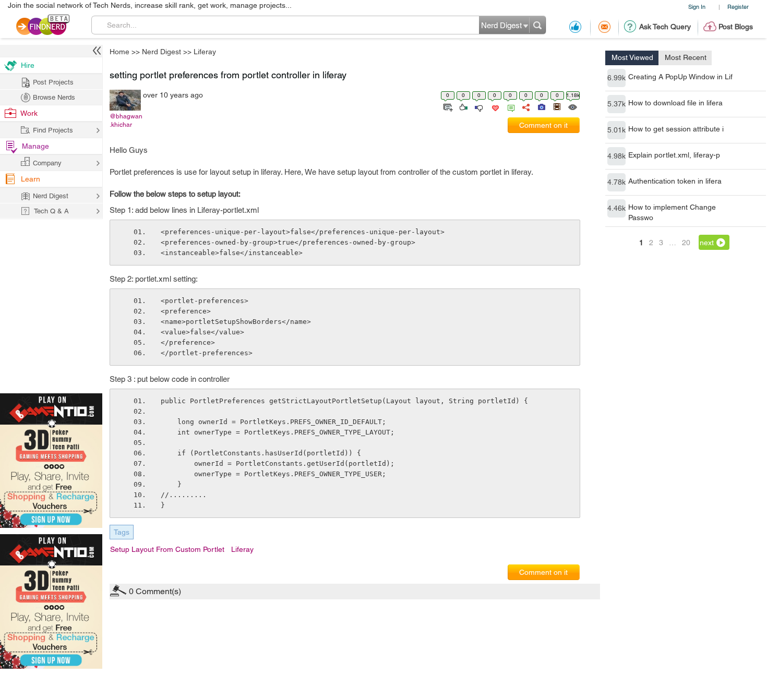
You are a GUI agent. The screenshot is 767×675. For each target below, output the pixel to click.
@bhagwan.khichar (126, 120)
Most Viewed (632, 57)
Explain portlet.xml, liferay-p (674, 155)
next (707, 242)
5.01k (616, 130)
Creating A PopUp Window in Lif (680, 77)
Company (47, 163)
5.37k (616, 104)
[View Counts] (572, 106)
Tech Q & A (51, 211)
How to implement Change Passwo (672, 212)
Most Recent (685, 57)
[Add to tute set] (446, 106)
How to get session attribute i (676, 129)
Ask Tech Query (665, 26)
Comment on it (543, 125)
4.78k (616, 182)
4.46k (616, 208)
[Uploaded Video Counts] (556, 106)
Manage (35, 146)
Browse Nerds (54, 97)
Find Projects (53, 130)
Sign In (696, 6)
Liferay (205, 51)
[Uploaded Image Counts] (540, 106)
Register (738, 6)
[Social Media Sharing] (525, 106)
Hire (27, 65)
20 (686, 242)
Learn (30, 179)
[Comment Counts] (509, 106)
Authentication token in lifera (675, 181)
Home (119, 51)
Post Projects (53, 82)
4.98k (616, 156)
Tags (121, 532)
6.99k (616, 78)
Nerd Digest (161, 51)
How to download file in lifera (675, 103)
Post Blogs (735, 26)
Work (29, 113)
